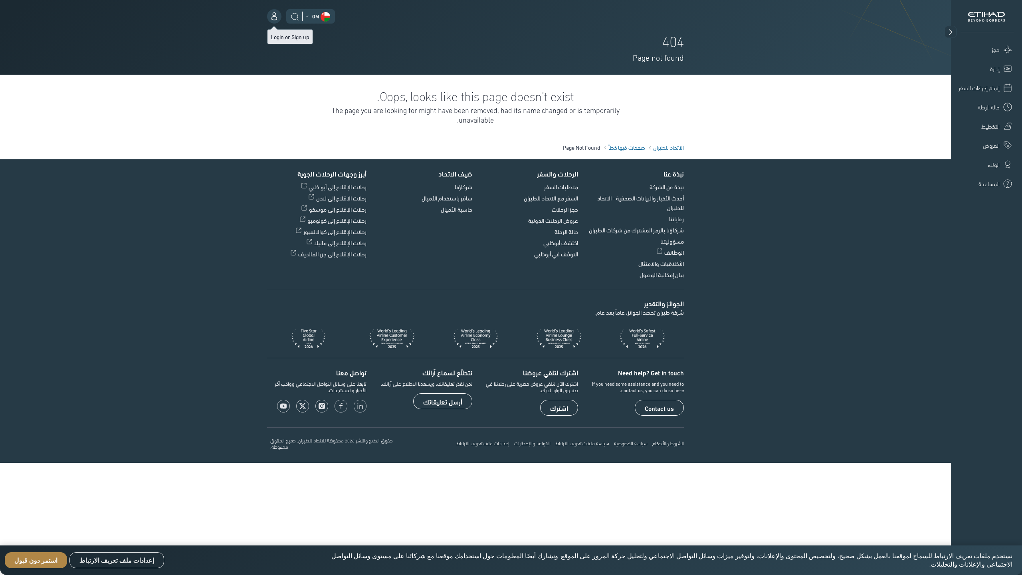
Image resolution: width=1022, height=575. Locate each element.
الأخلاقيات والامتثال (661, 263)
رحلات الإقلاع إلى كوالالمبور (334, 231)
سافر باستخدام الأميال (447, 198)
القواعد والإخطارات (532, 443)
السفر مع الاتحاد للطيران (551, 198)
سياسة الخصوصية (631, 443)
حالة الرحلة (566, 231)
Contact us (659, 408)
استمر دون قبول (35, 560)
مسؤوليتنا (672, 241)
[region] (511, 560)
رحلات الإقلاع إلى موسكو (337, 209)
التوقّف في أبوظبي (556, 254)
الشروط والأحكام (668, 443)
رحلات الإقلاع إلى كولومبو (336, 220)
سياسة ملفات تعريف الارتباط (582, 443)
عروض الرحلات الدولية (553, 220)
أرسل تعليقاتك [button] (442, 402)
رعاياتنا (676, 219)
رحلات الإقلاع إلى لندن (341, 198)
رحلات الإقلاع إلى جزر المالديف (332, 254)
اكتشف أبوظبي (560, 243)
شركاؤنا (463, 187)
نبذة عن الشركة (667, 187)
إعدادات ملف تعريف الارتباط (482, 443)
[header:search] (295, 16)
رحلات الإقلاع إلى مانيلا (340, 243)
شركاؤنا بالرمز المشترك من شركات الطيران (636, 230)
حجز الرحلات (565, 209)
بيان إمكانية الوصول (662, 275)
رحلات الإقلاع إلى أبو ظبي (337, 187)
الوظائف (674, 252)
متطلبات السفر (561, 187)
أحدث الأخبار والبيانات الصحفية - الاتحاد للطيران (640, 203)
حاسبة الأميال (456, 209)
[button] (951, 32)
